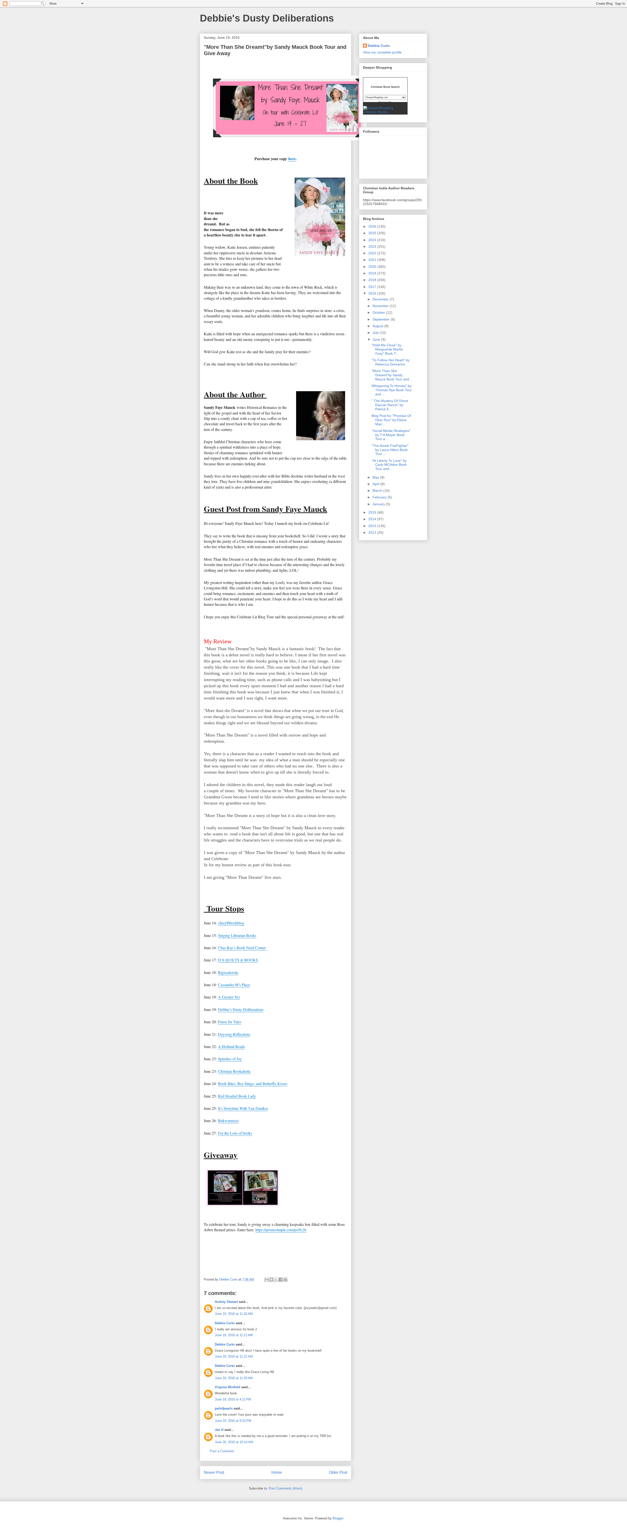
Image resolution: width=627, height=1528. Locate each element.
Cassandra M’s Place (234, 984)
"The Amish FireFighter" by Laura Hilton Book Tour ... (390, 450)
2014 (372, 519)
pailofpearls (224, 1408)
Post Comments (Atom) (285, 1488)
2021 (372, 260)
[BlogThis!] (271, 1279)
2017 (372, 287)
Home (276, 1472)
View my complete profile (382, 52)
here (292, 158)
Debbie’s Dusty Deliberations (241, 1009)
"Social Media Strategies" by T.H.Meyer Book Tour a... (391, 435)
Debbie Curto (225, 1323)
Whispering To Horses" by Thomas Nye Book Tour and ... (392, 390)
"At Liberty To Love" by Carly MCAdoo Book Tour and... (389, 465)
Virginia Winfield (227, 1387)
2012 (372, 532)
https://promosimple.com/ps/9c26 (280, 1229)
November (381, 306)
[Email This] (266, 1279)
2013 (372, 526)
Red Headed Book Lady (237, 1096)
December (381, 299)
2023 (372, 246)
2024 (372, 240)
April (376, 484)
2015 (372, 512)
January (379, 504)
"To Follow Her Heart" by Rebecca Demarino (391, 362)
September (382, 319)
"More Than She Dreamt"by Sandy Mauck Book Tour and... (392, 375)
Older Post (338, 1472)
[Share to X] (276, 1279)
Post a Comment (222, 1451)
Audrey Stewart (226, 1302)
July (376, 333)
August (378, 326)
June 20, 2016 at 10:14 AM (234, 1442)
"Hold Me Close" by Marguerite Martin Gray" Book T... (387, 349)
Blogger (338, 1518)
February (380, 497)
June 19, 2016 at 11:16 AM (234, 1314)
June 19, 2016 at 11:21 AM (234, 1335)
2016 (372, 293)
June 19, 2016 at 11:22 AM (234, 1356)
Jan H (219, 1430)
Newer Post (214, 1472)
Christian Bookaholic (234, 1071)
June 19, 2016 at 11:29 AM (234, 1378)
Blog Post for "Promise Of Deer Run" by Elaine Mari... (391, 420)
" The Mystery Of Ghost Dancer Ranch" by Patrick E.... (390, 405)
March (378, 490)
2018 (372, 280)
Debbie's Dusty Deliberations (267, 18)
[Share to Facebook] (280, 1279)
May (376, 477)
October (379, 312)
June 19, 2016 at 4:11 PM (233, 1399)
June (377, 339)
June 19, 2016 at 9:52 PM (233, 1421)
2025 (372, 233)
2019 (372, 273)
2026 (372, 226)
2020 (372, 267)
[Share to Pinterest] (285, 1279)
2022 (372, 253)
